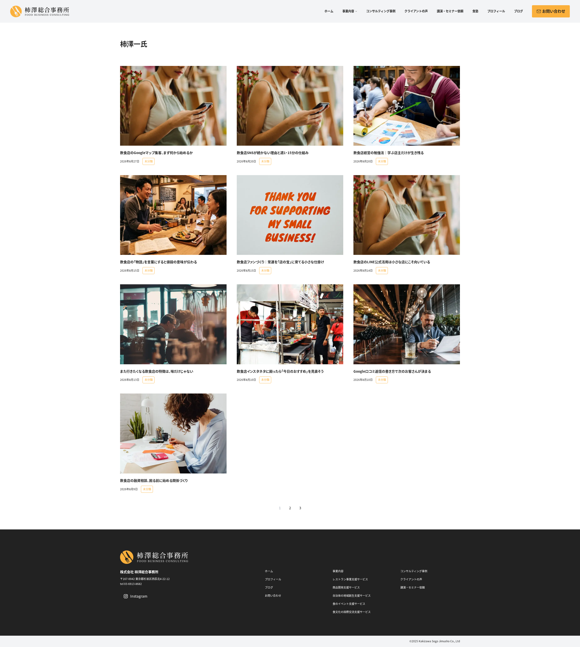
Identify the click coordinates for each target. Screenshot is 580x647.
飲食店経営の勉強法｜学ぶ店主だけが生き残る (388, 153)
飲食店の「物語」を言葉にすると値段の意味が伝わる (158, 262)
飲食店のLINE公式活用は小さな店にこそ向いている (391, 262)
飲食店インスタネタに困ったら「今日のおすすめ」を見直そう (280, 371)
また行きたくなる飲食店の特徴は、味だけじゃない (156, 371)
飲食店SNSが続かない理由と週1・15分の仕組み (273, 153)
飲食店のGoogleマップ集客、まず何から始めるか (156, 153)
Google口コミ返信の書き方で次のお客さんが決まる (392, 371)
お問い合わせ (553, 11)
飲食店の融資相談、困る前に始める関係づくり (154, 480)
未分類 (149, 161)
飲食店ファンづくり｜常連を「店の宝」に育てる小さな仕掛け (280, 262)
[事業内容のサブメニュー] (355, 11)
